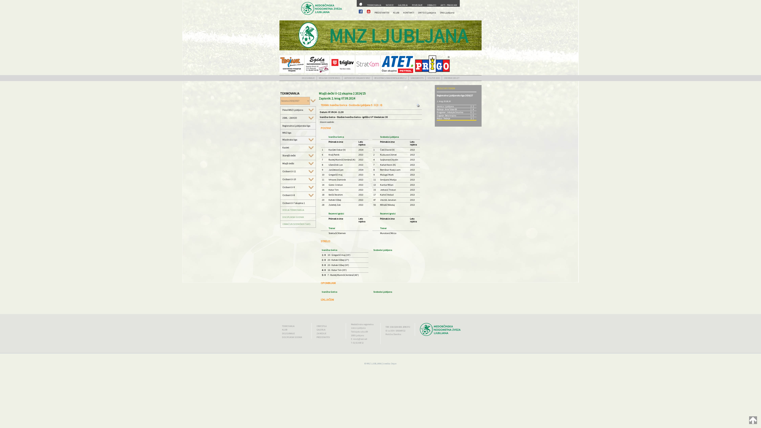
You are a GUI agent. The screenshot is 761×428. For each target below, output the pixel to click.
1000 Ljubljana (357, 335)
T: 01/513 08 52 (357, 342)
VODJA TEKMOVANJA (293, 209)
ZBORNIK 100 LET (451, 78)
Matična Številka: (393, 334)
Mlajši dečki (288, 163)
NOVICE (390, 5)
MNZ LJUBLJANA (373, 363)
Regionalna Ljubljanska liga (296, 125)
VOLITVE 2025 (434, 78)
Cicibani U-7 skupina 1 (293, 203)
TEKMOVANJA (374, 5)
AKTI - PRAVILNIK (449, 5)
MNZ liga (286, 132)
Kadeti (285, 147)
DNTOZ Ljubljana (427, 12)
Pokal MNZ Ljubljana (292, 110)
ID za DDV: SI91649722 (395, 330)
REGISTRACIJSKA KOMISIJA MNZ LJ (390, 78)
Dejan (394, 363)
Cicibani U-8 (288, 195)
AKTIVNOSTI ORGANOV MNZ (357, 78)
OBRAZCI (431, 5)
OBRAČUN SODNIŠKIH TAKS (296, 224)
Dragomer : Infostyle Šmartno (450, 112)
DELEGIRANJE (308, 78)
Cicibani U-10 (289, 179)
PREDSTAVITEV (382, 12)
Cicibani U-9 (288, 187)
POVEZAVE (417, 5)
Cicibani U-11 (289, 171)
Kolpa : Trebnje (443, 118)
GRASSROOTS (417, 78)
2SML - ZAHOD (289, 118)
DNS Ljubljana (447, 12)
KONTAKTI (408, 12)
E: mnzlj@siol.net (359, 339)
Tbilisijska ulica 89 (359, 331)
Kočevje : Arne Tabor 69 (447, 109)
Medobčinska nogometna (362, 324)
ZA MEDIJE (321, 333)
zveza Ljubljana (358, 328)
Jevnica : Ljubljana (445, 106)
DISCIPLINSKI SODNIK (293, 217)
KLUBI (396, 12)
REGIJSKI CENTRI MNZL (329, 78)
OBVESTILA (321, 326)
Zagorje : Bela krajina (446, 115)
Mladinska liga (289, 139)
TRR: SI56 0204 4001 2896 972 (397, 327)
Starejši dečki (289, 155)
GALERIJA (403, 5)
